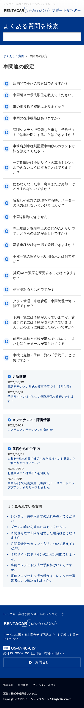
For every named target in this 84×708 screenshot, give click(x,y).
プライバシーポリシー (45, 685)
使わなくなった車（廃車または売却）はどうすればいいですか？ (44, 186)
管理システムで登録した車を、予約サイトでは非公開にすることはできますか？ (44, 132)
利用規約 (23, 685)
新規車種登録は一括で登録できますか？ (44, 245)
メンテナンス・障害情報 (31, 420)
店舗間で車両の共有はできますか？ (40, 83)
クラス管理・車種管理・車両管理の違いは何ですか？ (44, 303)
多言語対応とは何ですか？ (33, 289)
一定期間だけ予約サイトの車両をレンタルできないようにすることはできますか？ (44, 167)
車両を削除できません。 (32, 217)
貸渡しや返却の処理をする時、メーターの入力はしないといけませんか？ (44, 202)
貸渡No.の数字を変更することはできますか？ (44, 275)
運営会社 (8, 685)
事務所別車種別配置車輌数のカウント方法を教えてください (44, 148)
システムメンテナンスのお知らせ (30, 430)
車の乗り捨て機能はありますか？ (39, 107)
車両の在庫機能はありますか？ (37, 118)
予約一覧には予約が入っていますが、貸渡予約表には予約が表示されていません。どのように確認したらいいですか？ (44, 322)
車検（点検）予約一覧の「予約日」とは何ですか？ (44, 357)
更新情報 (19, 377)
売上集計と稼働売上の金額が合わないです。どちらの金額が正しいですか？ (44, 230)
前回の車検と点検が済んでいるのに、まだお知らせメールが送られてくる (44, 341)
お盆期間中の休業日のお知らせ (29, 473)
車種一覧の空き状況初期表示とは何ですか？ (44, 258)
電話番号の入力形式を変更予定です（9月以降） (40, 386)
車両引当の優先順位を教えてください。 (44, 95)
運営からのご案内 (26, 449)
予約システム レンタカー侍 (33, 698)
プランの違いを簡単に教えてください (38, 527)
